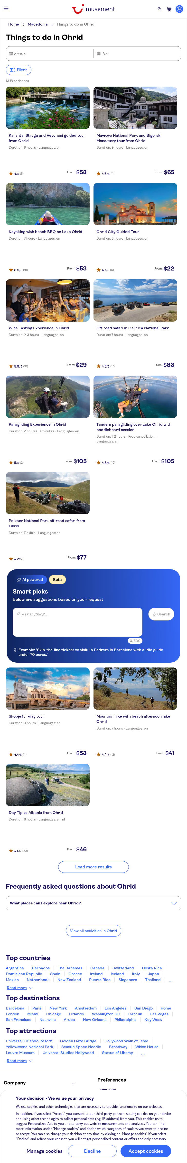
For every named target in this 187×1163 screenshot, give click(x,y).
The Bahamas (70, 968)
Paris (37, 1008)
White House (147, 1047)
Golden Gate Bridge (78, 1041)
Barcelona (15, 1008)
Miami (32, 1014)
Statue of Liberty (117, 1052)
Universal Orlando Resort (29, 1041)
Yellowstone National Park (29, 1047)
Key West (153, 1019)
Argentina (15, 968)
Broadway (118, 1047)
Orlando (76, 1014)
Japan (153, 974)
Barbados (41, 968)
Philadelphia (125, 1019)
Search (163, 614)
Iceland (117, 974)
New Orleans (94, 1019)
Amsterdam (86, 1008)
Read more (17, 988)
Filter (22, 69)
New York (58, 1008)
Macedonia (38, 24)
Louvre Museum (20, 1052)
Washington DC (106, 1014)
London (12, 1014)
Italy (136, 974)
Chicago (53, 1014)
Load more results (93, 867)
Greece (75, 974)
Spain (55, 974)
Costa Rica (152, 968)
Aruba (69, 1019)
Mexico (12, 979)
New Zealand (69, 979)
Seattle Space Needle (81, 1047)
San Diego (143, 1008)
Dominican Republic (24, 974)
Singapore (128, 979)
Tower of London (156, 1052)
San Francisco (18, 1019)
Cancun (135, 1014)
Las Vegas (159, 1014)
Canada (97, 968)
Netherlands (38, 979)
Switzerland (123, 968)
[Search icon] (159, 9)
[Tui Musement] (93, 9)
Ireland (96, 974)
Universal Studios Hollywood (68, 1052)
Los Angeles (115, 1008)
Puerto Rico (100, 979)
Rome (166, 1008)
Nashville (47, 1019)
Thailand (153, 979)
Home (13, 24)
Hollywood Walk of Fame (126, 1041)
